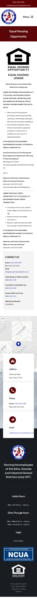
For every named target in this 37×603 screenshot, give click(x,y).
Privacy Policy (18, 541)
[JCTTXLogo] (8, 10)
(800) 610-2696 (10, 288)
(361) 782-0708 (15, 263)
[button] (18, 344)
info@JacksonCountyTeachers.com (16, 272)
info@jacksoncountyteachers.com (18, 5)
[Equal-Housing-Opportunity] (18, 565)
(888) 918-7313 (10, 296)
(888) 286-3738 (10, 280)
